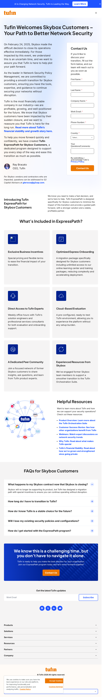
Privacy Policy (77, 162)
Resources (9, 643)
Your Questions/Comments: (80, 145)
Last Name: (76, 90)
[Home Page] (10, 13)
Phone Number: (78, 122)
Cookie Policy (25, 689)
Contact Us (82, 168)
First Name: (76, 79)
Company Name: (79, 101)
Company (8, 655)
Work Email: (77, 112)
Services (8, 637)
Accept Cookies (55, 681)
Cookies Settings (56, 687)
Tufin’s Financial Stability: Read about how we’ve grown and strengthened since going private (77, 451)
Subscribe (88, 597)
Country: (75, 133)
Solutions (8, 631)
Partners (8, 649)
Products (8, 625)
